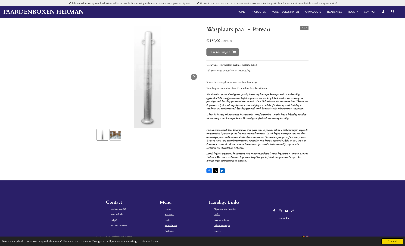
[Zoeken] (392, 11)
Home (168, 208)
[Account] (383, 12)
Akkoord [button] (392, 241)
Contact (217, 231)
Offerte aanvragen (222, 225)
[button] (102, 135)
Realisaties (169, 231)
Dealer (168, 220)
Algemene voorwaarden (225, 208)
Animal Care (171, 225)
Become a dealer (221, 220)
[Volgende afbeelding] (194, 77)
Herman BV (283, 217)
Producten (169, 214)
